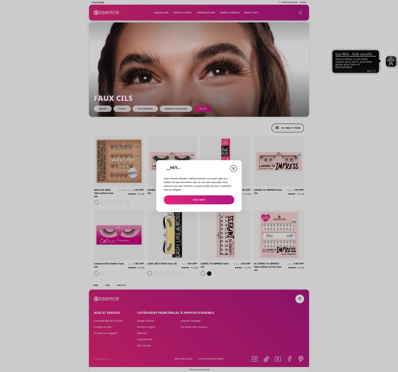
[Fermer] (233, 168)
